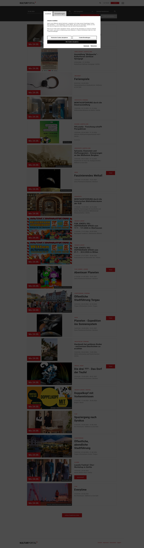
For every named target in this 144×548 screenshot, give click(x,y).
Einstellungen (60, 14)
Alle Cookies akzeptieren (72, 41)
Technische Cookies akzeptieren (59, 37)
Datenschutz (94, 45)
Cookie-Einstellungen (84, 37)
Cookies (48, 14)
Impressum (86, 45)
